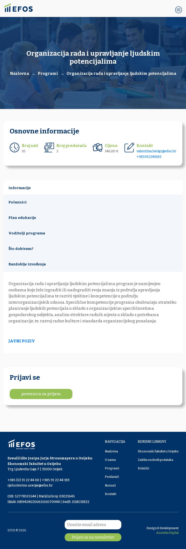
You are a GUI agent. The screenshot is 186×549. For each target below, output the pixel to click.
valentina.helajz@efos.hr (156, 151)
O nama (110, 460)
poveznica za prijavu (41, 394)
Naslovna (111, 451)
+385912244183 (149, 157)
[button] (178, 9)
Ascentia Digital (167, 532)
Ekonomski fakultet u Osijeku (158, 451)
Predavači (112, 477)
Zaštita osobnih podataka (155, 460)
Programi (48, 73)
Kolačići (143, 468)
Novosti (110, 485)
